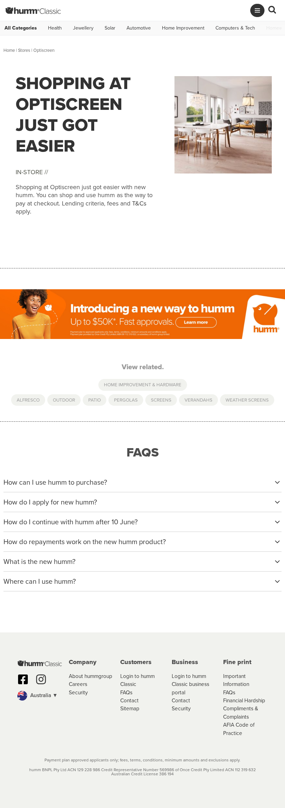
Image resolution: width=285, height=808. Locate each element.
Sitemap (129, 708)
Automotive (139, 28)
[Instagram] (41, 679)
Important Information (236, 680)
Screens (161, 399)
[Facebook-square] (22, 679)
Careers (78, 684)
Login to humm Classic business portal (190, 684)
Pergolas (126, 399)
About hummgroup (90, 676)
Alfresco (28, 399)
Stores (24, 50)
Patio (94, 399)
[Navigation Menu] (257, 10)
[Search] (272, 10)
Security (78, 692)
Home (9, 50)
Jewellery (83, 28)
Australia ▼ (43, 695)
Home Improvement (183, 28)
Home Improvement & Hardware (142, 384)
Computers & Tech (235, 28)
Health (55, 28)
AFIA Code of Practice (238, 729)
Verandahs (198, 399)
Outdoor (64, 399)
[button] (39, 695)
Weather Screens (247, 399)
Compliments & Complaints (240, 712)
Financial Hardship (244, 700)
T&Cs (139, 203)
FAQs (126, 692)
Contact (129, 700)
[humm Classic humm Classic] (33, 10)
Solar (110, 28)
